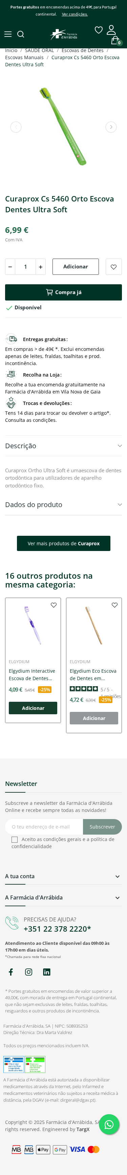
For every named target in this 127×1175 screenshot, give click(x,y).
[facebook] (10, 972)
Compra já (68, 292)
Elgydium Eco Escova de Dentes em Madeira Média (93, 675)
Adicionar (75, 266)
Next (111, 127)
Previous (16, 127)
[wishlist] (53, 605)
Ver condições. (75, 14)
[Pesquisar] (21, 35)
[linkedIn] (46, 972)
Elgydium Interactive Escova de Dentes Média (32, 675)
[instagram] (28, 972)
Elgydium (19, 662)
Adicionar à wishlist (114, 267)
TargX (83, 1129)
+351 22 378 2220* (57, 928)
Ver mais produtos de (64, 543)
